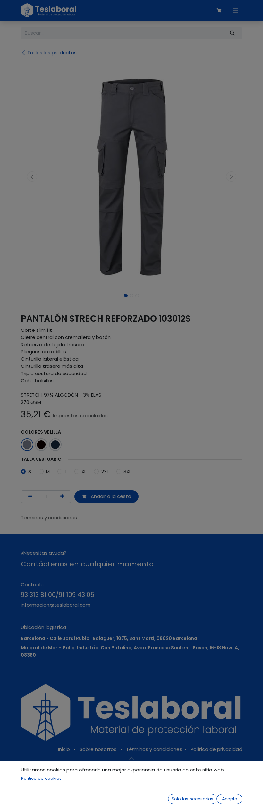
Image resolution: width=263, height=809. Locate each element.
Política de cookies (41, 778)
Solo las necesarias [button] (192, 799)
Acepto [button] (229, 799)
